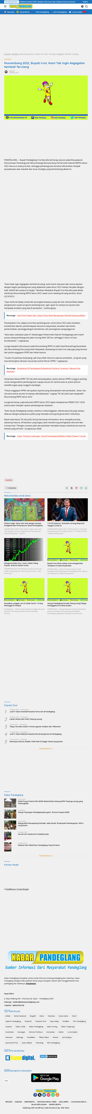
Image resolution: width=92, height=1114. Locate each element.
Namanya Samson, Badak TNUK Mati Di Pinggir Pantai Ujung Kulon (36, 741)
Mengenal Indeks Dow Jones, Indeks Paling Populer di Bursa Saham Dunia (21, 564)
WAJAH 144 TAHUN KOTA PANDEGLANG (33, 834)
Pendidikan (31, 1037)
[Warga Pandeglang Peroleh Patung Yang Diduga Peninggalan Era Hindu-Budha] (67, 589)
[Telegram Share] (81, 488)
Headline (15, 54)
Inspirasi (9, 1026)
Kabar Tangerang (67, 1026)
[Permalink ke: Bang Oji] (6, 72)
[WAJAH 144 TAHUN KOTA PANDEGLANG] (7, 836)
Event (74, 1016)
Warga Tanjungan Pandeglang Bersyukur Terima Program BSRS (43, 812)
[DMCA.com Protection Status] (49, 1056)
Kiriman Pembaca (36, 1032)
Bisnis (42, 1016)
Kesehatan (10, 1032)
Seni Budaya (67, 1037)
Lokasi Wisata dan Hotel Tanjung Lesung (26, 719)
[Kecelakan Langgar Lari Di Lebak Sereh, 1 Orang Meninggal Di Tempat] (24, 589)
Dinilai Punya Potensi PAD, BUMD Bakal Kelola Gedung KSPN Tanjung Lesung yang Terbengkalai (50, 802)
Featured (28, 1021)
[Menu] (5, 6)
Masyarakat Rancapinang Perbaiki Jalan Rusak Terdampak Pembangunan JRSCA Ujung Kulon (50, 824)
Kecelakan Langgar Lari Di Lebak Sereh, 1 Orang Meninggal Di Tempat (23, 604)
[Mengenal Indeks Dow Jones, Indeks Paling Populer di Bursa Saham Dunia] (24, 549)
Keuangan (21, 1032)
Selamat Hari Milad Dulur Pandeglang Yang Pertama (39, 845)
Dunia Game (63, 1016)
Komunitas (50, 1032)
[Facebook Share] (67, 488)
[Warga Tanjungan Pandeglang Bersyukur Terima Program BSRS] (10, 814)
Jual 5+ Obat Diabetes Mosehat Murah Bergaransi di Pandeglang (36, 734)
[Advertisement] (46, 33)
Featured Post (40, 1021)
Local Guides (72, 1032)
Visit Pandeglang (53, 1043)
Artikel (8, 1016)
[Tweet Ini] (71, 488)
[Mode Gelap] (82, 6)
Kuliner (61, 1032)
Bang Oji (12, 71)
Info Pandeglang (79, 1021)
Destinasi (51, 1016)
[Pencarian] (86, 6)
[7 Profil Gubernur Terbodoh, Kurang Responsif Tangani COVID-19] (67, 509)
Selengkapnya (45, 748)
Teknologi (39, 1043)
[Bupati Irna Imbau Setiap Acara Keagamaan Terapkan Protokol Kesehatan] (67, 549)
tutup (6, 1081)
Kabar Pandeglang (36, 1026)
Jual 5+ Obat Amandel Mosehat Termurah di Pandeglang (32, 712)
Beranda (7, 54)
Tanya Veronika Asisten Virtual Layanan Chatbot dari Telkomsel (35, 727)
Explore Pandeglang (13, 1021)
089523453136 (18, 1005)
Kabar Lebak (20, 1026)
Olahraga (19, 1037)
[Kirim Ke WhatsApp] (86, 488)
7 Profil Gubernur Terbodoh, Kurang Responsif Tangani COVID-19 (65, 524)
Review (55, 1037)
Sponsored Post (12, 1043)
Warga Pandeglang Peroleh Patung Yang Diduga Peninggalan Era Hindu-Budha (66, 604)
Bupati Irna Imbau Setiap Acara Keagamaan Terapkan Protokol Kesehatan (65, 564)
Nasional (9, 1037)
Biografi (33, 1016)
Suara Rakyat (27, 1043)
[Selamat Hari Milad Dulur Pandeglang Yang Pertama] (7, 846)
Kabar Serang (52, 1026)
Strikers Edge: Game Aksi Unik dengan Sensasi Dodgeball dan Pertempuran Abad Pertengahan (23, 524)
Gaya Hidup (54, 1021)
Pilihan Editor (44, 1037)
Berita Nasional (20, 1016)
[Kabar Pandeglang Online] (20, 6)
